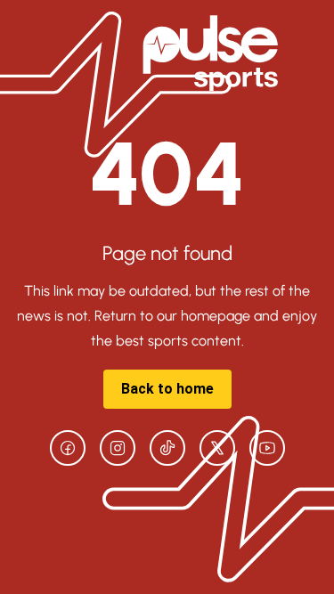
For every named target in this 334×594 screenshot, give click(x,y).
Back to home (167, 388)
